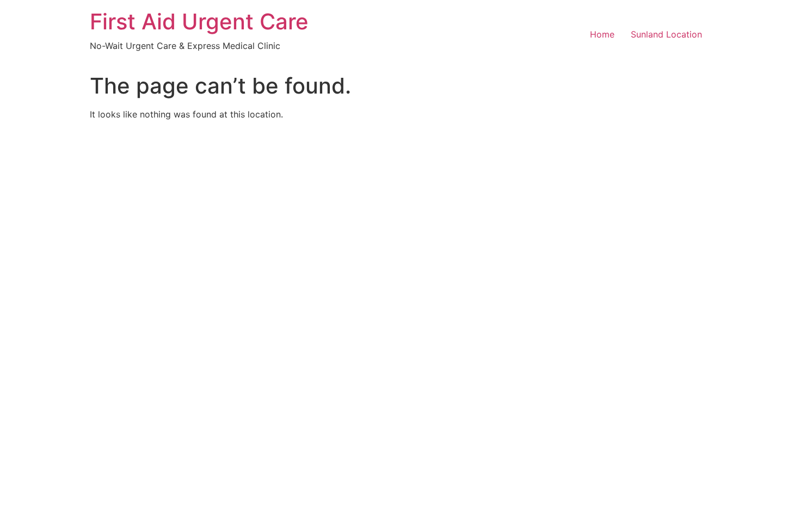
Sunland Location (666, 34)
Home (602, 34)
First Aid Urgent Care (199, 21)
